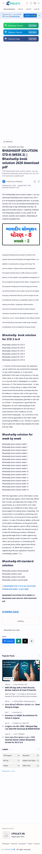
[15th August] (11, 755)
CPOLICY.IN (9, 849)
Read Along (15, 16)
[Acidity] (11, 766)
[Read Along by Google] (31, 701)
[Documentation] (9, 9)
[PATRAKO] (21, 734)
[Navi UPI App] (19, 684)
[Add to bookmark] (37, 662)
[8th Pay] (11, 760)
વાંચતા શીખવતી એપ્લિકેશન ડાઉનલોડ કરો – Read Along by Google (22, 705)
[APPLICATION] (19, 701)
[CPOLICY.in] (14, 181)
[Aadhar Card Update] (31, 760)
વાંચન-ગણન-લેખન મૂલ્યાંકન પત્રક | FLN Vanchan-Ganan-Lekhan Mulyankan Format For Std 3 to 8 (20, 739)
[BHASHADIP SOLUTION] (11, 630)
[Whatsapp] (5, 844)
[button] (3, 3)
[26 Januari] (31, 755)
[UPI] (26, 684)
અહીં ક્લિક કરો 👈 (30, 15)
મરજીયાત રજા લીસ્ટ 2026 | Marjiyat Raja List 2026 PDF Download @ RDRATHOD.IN (22, 727)
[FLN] (16, 734)
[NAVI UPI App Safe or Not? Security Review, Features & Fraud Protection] (21, 670)
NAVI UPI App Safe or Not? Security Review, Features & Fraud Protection (20, 688)
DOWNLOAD (10, 612)
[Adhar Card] (31, 766)
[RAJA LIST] (26, 723)
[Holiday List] (18, 723)
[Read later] (35, 181)
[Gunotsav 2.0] (17, 712)
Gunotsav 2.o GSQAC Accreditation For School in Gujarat (21, 716)
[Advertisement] (21, 67)
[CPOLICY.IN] (13, 3)
